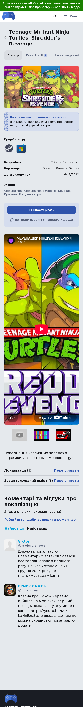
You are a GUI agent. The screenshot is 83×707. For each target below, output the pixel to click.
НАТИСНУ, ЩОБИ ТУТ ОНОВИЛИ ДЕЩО (44, 219)
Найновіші (14, 528)
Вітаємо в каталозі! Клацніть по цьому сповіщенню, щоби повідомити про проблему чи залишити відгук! (41, 5)
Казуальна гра (30, 194)
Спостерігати (43, 210)
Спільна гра (13, 190)
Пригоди (10, 194)
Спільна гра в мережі (40, 190)
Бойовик (64, 190)
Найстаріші (37, 528)
